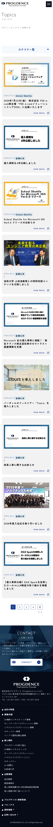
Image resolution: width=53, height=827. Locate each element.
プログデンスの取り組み (15, 745)
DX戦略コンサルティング (15, 749)
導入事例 (8, 740)
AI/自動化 (8, 765)
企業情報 (8, 774)
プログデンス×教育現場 (15, 799)
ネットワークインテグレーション (19, 753)
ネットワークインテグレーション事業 (21, 723)
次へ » (40, 609)
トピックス (14, 27)
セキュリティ (10, 761)
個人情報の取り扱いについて (17, 791)
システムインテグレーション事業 (19, 727)
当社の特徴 (9, 709)
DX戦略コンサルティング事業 (17, 719)
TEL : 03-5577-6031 (10, 699)
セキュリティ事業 (12, 731)
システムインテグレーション (17, 757)
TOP (3, 27)
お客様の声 (9, 769)
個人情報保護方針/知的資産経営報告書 (21, 787)
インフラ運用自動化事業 (15, 735)
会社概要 (8, 779)
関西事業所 (9, 783)
